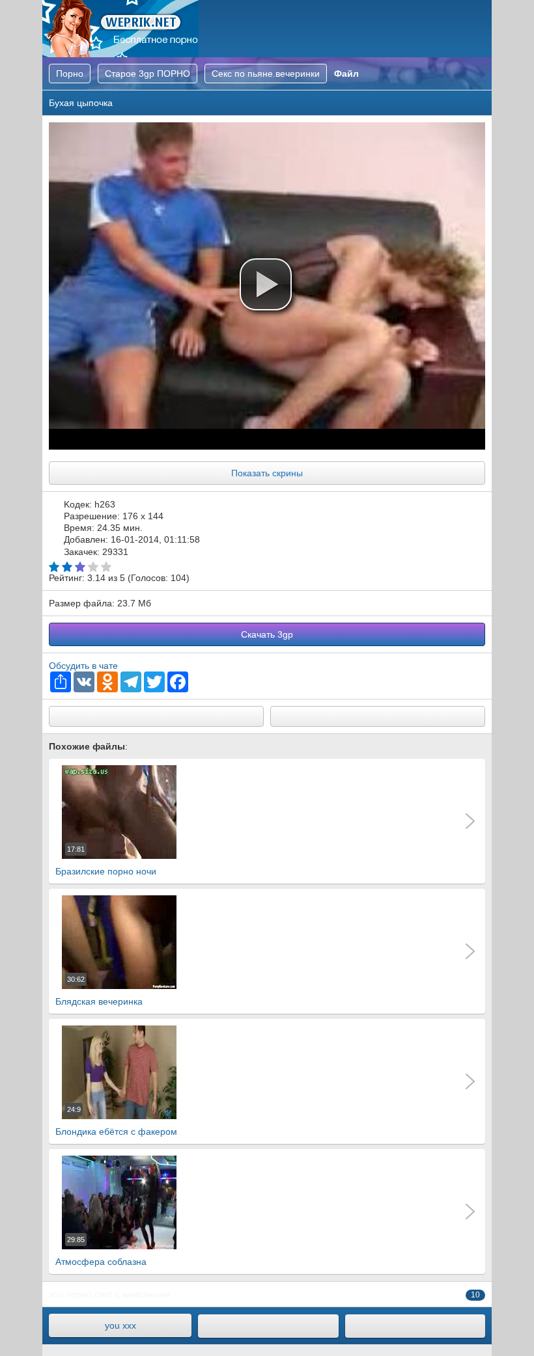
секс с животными (132, 1294)
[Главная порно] (268, 1326)
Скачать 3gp (267, 634)
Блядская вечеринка (99, 991)
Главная (120, 28)
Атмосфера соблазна (101, 1251)
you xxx (120, 1325)
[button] (266, 284)
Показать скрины (267, 473)
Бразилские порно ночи (105, 860)
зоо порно (70, 1294)
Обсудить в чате (83, 665)
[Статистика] (415, 1326)
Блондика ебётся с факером (116, 1121)
